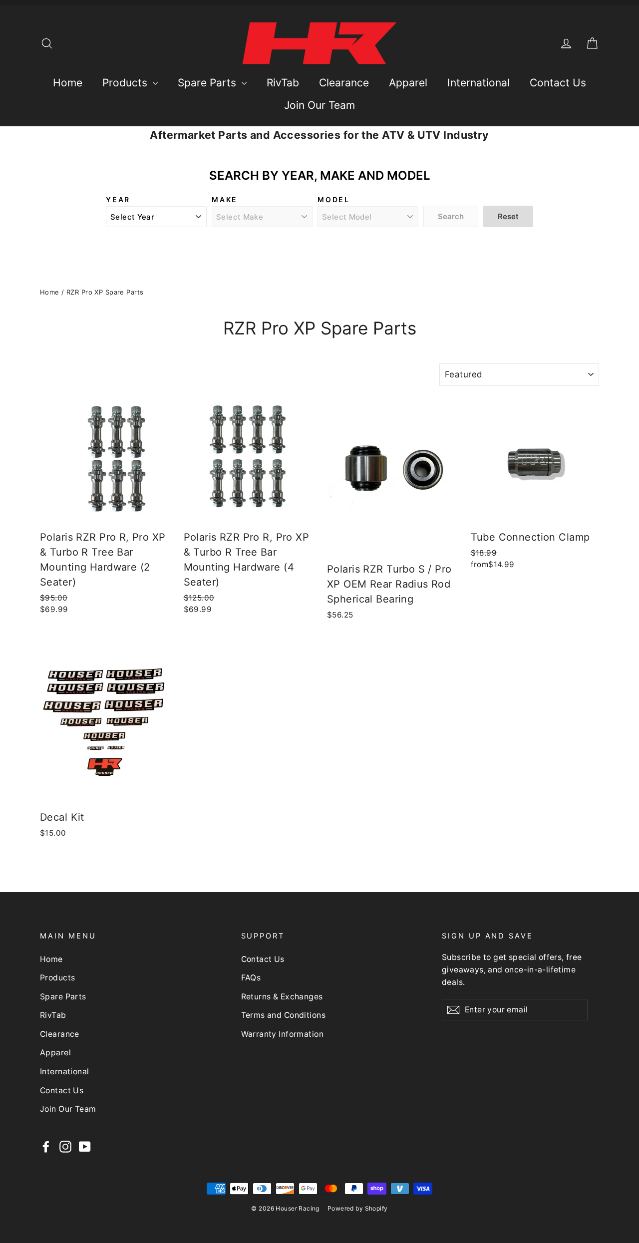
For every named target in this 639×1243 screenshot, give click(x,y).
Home (67, 82)
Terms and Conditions (283, 1015)
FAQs (251, 977)
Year (118, 199)
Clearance (344, 82)
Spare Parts (208, 82)
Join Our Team (319, 105)
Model (334, 199)
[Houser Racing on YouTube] (85, 1146)
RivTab (283, 82)
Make (225, 199)
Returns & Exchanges (282, 996)
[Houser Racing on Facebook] (46, 1146)
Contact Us (558, 82)
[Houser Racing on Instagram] (65, 1146)
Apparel (408, 82)
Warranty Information (282, 1034)
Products (126, 82)
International (478, 82)
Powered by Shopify (357, 1208)
